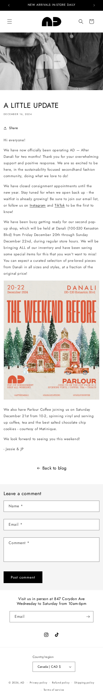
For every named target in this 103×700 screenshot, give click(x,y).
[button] (9, 21)
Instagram (38, 205)
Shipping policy (84, 682)
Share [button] (13, 128)
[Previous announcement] (9, 5)
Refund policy (60, 682)
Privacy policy (38, 682)
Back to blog (54, 468)
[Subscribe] (88, 616)
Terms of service (54, 690)
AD (22, 682)
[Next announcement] (94, 5)
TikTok (60, 205)
